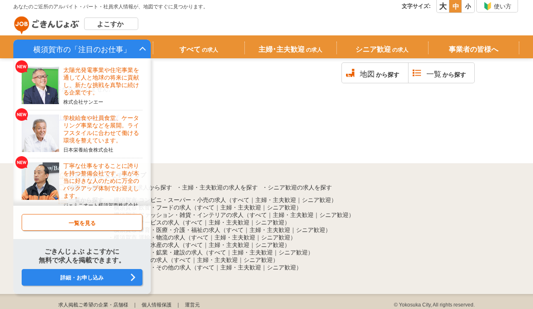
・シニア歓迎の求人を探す (297, 187)
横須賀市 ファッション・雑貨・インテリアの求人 (179, 215)
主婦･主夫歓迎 (290, 49)
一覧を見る (82, 223)
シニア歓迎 (382, 49)
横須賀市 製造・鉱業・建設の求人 (158, 252)
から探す (379, 74)
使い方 (502, 6)
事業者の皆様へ (473, 49)
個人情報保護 (157, 305)
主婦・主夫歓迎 (275, 200)
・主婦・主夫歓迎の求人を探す (217, 187)
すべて (198, 49)
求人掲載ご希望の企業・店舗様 (93, 305)
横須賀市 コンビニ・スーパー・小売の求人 (170, 200)
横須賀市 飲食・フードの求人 (152, 207)
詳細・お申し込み (82, 277)
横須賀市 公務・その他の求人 (152, 267)
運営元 (192, 305)
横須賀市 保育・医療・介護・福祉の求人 (167, 230)
